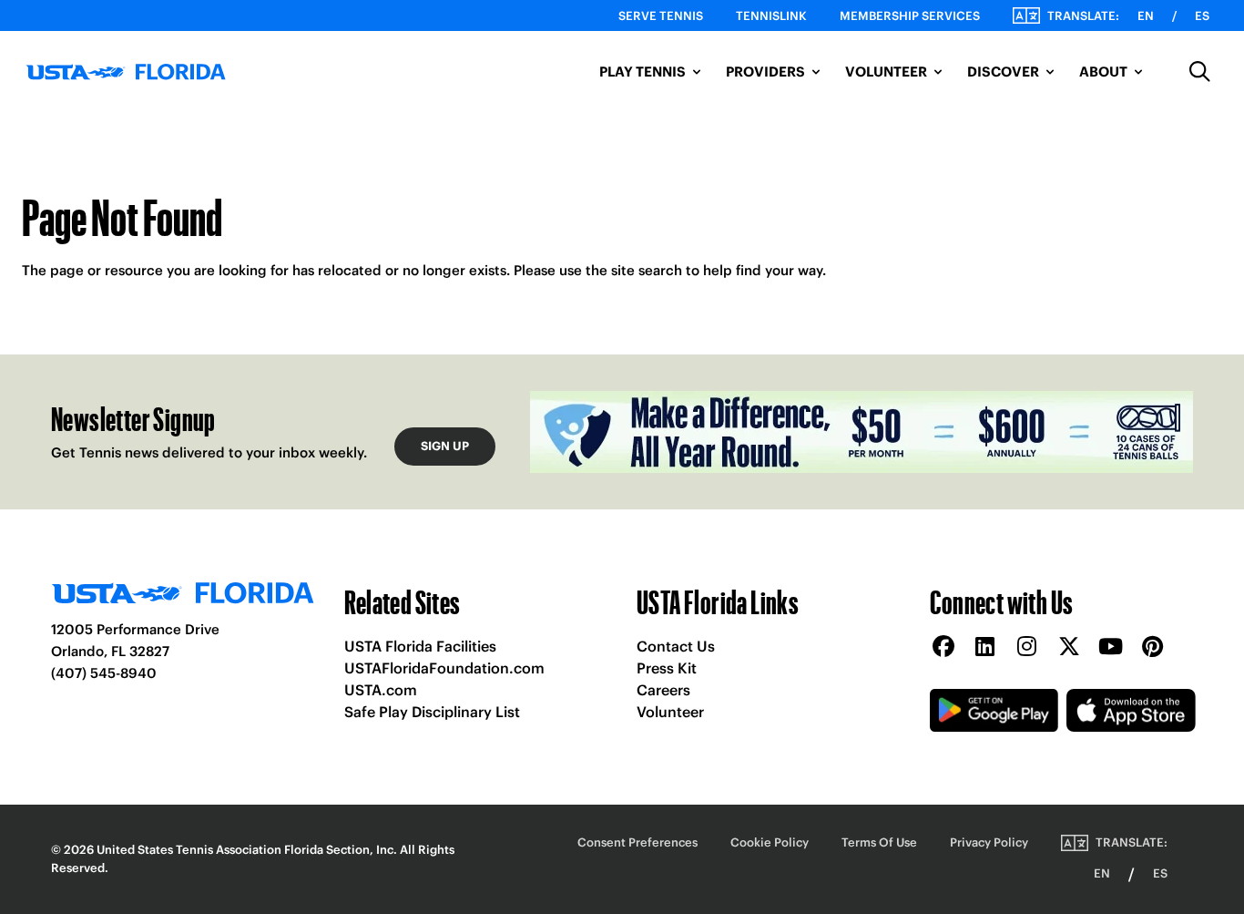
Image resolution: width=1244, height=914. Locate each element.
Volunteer (670, 712)
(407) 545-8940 (104, 673)
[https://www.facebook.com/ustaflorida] (943, 647)
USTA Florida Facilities (420, 646)
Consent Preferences (637, 842)
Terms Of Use (879, 842)
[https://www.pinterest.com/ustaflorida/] (1153, 647)
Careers (663, 690)
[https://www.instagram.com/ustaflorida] (1027, 647)
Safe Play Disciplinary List (432, 712)
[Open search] (1200, 72)
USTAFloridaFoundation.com (444, 668)
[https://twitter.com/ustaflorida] (1069, 647)
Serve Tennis (660, 16)
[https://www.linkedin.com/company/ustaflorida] (985, 647)
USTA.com (380, 690)
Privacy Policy (989, 842)
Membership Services (910, 16)
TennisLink (771, 16)
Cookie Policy (769, 842)
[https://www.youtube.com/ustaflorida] (1111, 647)
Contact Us (676, 646)
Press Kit (667, 668)
